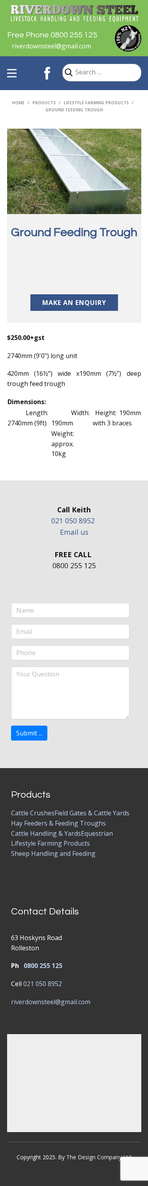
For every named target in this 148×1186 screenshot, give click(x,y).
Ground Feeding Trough (74, 232)
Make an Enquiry (74, 302)
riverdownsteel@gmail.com (51, 46)
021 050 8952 (73, 520)
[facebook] (47, 72)
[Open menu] (12, 73)
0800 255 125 (43, 965)
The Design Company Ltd (98, 1157)
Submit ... (29, 733)
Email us (74, 532)
